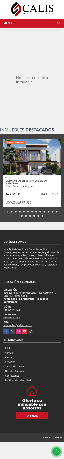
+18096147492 (11, 309)
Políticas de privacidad (18, 380)
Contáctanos (12, 375)
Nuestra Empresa (15, 371)
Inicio (8, 348)
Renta (8, 357)
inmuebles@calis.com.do (17, 325)
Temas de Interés (15, 366)
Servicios (10, 362)
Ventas (9, 352)
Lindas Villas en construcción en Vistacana (26, 182)
